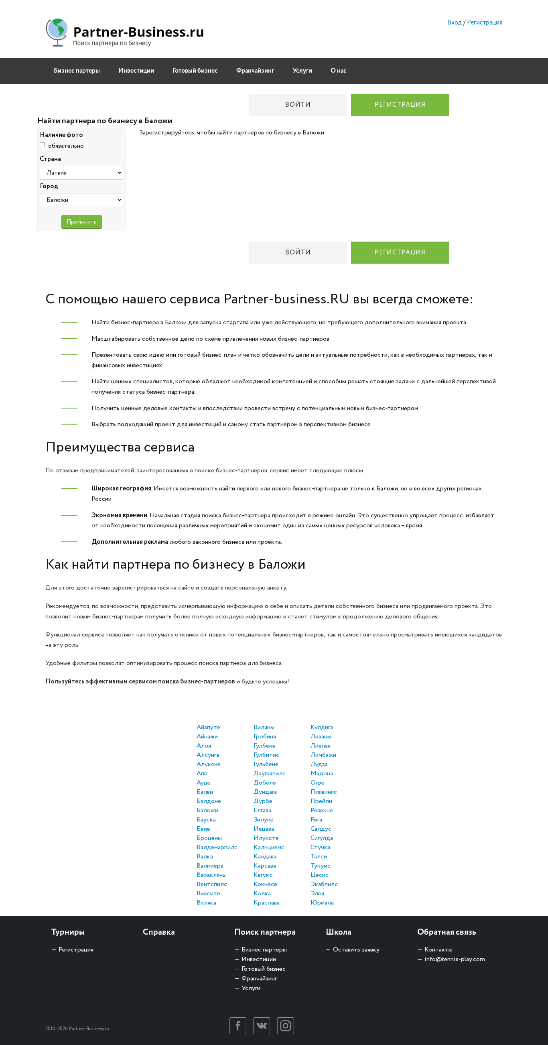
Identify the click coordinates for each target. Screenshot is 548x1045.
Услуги (302, 70)
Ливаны (321, 736)
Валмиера (210, 865)
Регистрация (485, 22)
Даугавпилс (270, 773)
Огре (318, 782)
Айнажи (207, 736)
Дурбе (263, 801)
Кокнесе (265, 884)
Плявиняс (324, 792)
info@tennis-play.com (454, 959)
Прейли (321, 801)
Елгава (262, 810)
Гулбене (265, 745)
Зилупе (264, 819)
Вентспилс (212, 884)
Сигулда (322, 838)
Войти (298, 105)
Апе (202, 773)
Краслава (267, 902)
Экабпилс (324, 884)
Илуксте (266, 838)
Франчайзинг (255, 70)
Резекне (322, 810)
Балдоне (209, 801)
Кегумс (263, 875)
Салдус (321, 829)
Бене (203, 829)
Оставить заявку (356, 949)
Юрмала (322, 902)
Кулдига (322, 727)
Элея (317, 893)
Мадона (322, 773)
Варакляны (212, 875)
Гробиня (265, 736)
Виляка (206, 902)
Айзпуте (208, 727)
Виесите (208, 893)
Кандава (265, 856)
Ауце (204, 782)
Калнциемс (269, 847)
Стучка (320, 847)
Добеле (265, 782)
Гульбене (266, 764)
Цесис (320, 875)
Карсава (265, 865)
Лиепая (321, 745)
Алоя (204, 745)
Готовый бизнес (195, 70)
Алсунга (208, 755)
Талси (319, 856)
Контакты (438, 949)
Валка (205, 856)
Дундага (265, 792)
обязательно (66, 145)
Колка (262, 893)
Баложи (207, 810)
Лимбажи (323, 755)
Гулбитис (266, 755)
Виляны (264, 727)
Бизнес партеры (77, 70)
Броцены (209, 838)
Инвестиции (136, 70)
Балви (205, 792)
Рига (316, 819)
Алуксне (209, 764)
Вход (454, 22)
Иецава (264, 829)
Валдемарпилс (217, 847)
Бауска (206, 819)
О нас (339, 70)
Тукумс (321, 865)
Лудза (319, 764)
